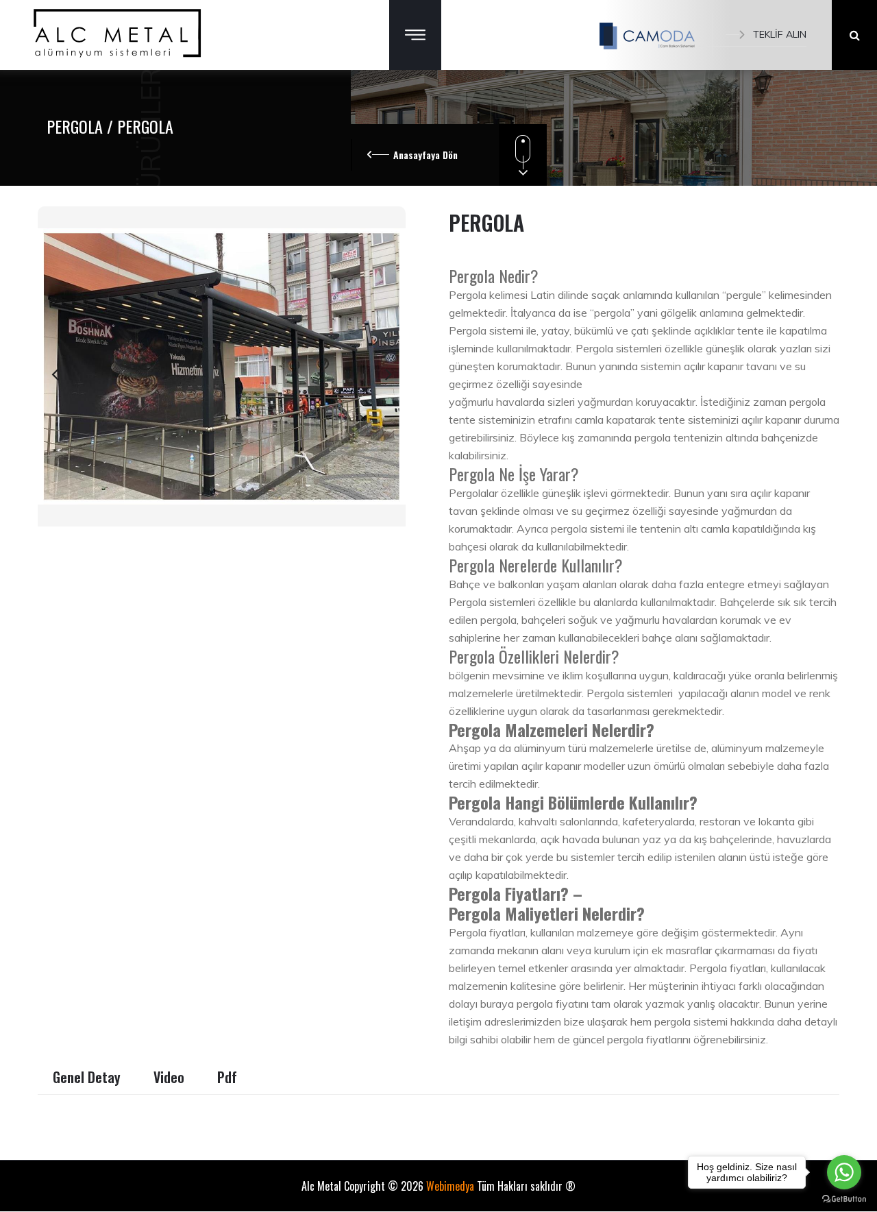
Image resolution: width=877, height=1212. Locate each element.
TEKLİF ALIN (779, 34)
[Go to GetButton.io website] (844, 1198)
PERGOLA (77, 126)
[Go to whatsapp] (844, 1172)
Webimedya (450, 1186)
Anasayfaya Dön (425, 154)
